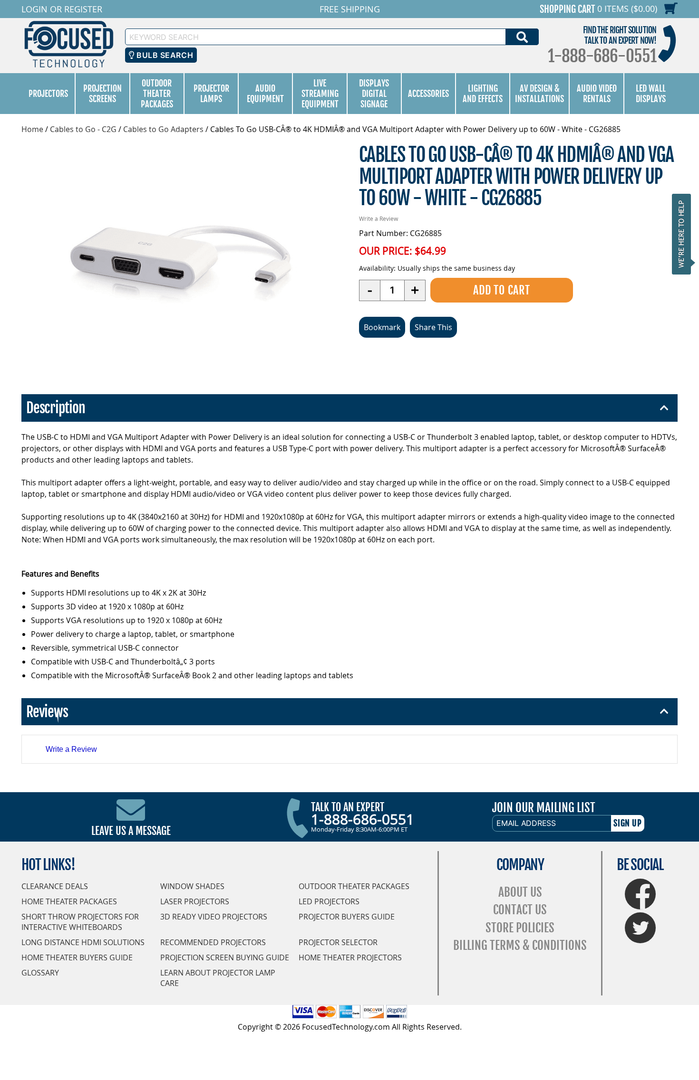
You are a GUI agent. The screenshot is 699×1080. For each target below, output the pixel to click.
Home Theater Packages (69, 901)
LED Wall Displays (651, 93)
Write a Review (378, 218)
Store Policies (519, 927)
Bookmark (382, 327)
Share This (433, 327)
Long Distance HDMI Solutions (83, 942)
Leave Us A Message (131, 830)
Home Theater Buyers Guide (77, 957)
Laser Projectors (194, 901)
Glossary (40, 972)
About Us (520, 892)
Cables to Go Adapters (163, 129)
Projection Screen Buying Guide (224, 957)
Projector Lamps (211, 93)
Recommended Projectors (213, 942)
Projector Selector (338, 942)
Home (32, 129)
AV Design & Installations (539, 93)
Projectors (48, 93)
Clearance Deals (54, 886)
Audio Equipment (265, 93)
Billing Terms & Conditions (520, 945)
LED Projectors (329, 901)
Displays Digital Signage (374, 93)
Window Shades (192, 886)
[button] (684, 234)
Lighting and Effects (483, 93)
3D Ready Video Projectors (213, 916)
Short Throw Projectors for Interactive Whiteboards (80, 921)
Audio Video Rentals (597, 93)
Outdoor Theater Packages (157, 93)
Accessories (428, 93)
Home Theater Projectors (350, 957)
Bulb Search (164, 55)
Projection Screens (102, 93)
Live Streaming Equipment (320, 93)
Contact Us (520, 909)
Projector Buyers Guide (347, 916)
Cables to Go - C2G (83, 129)
